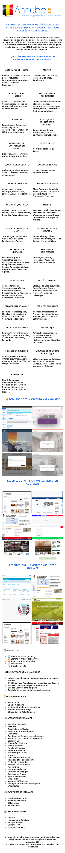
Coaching (25, 335)
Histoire (23, 172)
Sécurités (6, 215)
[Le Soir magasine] (47, 513)
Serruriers (46, 314)
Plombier (37, 316)
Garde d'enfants (50, 316)
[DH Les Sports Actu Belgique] (17, 559)
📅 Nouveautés (15, 663)
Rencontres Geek (10, 293)
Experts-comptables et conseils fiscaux (16, 264)
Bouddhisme (39, 262)
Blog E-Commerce (10, 380)
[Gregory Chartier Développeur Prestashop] (17, 620)
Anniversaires (16, 189)
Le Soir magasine (16, 705)
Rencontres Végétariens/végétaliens (14, 287)
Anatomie (14, 172)
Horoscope (38, 260)
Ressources (17, 387)
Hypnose (13, 127)
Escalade (6, 340)
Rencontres (17, 280)
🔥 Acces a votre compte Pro (21, 661)
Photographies (47, 236)
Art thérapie (15, 101)
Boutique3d (13, 702)
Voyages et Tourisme (16, 351)
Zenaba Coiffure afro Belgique (22, 688)
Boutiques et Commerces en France (17, 146)
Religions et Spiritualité (47, 250)
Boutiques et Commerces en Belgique (47, 122)
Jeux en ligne (8, 236)
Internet (48, 204)
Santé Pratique (40, 288)
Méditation (18, 132)
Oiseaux (37, 75)
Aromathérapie (9, 130)
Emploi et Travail (47, 164)
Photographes (19, 312)
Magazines (23, 80)
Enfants (5, 194)
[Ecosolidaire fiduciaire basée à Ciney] (47, 620)
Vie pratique (47, 327)
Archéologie (8, 170)
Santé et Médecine (47, 280)
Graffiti (36, 239)
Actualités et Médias (16, 70)
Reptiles (37, 78)
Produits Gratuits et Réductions (42, 336)
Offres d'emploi (40, 170)
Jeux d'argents (16, 239)
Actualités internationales (10, 79)
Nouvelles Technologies (44, 149)
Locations (7, 312)
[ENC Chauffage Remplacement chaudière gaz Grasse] (47, 451)
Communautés (9, 382)
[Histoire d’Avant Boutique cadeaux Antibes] (17, 475)
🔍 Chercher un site (17, 666)
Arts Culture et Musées (17, 94)
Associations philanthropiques (47, 102)
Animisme (50, 262)
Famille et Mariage (16, 183)
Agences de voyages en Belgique (47, 365)
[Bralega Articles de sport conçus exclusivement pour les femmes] (17, 597)
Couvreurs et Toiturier (12, 319)
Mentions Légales (16, 827)
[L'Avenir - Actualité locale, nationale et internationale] (47, 559)
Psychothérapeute (11, 257)
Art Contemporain (13, 102)
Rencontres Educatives (13, 298)
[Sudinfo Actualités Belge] (47, 536)
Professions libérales (17, 250)
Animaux (47, 70)
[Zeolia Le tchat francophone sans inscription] (17, 428)
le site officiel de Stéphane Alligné (24, 707)
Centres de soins (17, 316)
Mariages (6, 191)
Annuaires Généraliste (43, 210)
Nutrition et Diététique (42, 294)
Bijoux (50, 130)
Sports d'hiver (9, 333)
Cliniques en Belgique (43, 286)
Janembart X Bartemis (29, 844)
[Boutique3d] (17, 513)
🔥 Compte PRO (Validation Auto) (23, 659)
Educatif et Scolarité (17, 164)
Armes (36, 130)
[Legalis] (47, 643)
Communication (40, 101)
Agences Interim (40, 172)
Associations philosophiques (46, 106)
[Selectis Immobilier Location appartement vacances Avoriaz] (17, 451)
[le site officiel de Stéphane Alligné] (17, 536)
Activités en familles (20, 194)
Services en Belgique (17, 306)
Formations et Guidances (14, 125)
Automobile (21, 156)
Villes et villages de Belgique (46, 359)
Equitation (15, 335)
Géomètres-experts (11, 260)
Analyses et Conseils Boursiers (46, 192)
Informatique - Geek (17, 204)
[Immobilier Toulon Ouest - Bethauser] (47, 475)
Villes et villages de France (16, 362)
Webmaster (17, 374)
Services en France (47, 306)
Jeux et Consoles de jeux (16, 229)
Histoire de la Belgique (18, 820)
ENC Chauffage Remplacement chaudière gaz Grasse (33, 683)
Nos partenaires (16, 822)
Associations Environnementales (46, 109)
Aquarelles (46, 239)
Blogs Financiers (40, 189)
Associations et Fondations (47, 94)
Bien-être (17, 119)
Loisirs (43, 108)
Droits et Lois (47, 143)
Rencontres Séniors (11, 290)
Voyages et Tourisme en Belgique (47, 352)
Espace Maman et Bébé (44, 289)
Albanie (5, 356)
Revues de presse (11, 75)
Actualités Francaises (10, 83)
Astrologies (38, 257)
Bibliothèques (21, 170)
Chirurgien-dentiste (11, 262)
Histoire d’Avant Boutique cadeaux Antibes (28, 685)
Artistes (23, 106)
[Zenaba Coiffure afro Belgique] (47, 428)
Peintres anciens (10, 108)
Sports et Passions (17, 327)
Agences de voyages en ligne (16, 360)
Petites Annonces (48, 333)
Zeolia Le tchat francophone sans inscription (29, 690)
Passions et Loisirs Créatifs (47, 229)
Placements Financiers (43, 196)
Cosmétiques (49, 135)
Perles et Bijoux (48, 241)
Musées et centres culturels (14, 105)
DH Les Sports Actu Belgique (21, 712)
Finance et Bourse (47, 183)
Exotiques (46, 78)
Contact (11, 817)
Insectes (46, 75)
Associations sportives (13, 337)
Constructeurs (23, 212)
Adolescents (18, 191)
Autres (5, 82)
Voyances (49, 260)
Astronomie (7, 175)
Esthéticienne (39, 319)
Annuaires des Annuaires (44, 212)
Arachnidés (38, 80)
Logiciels (6, 210)
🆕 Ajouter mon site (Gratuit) (21, 656)
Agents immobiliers (19, 267)
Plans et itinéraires (42, 338)
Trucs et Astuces (20, 215)
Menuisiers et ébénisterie (14, 314)
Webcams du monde (42, 215)
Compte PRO (14, 825)
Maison (47, 340)
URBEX (13, 356)
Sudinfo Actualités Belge (19, 709)
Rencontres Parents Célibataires (16, 294)
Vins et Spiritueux (42, 133)
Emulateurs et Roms (11, 241)
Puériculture (38, 132)
